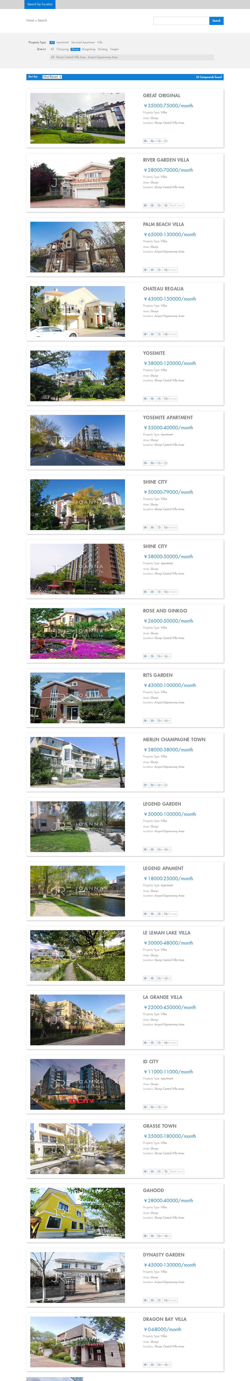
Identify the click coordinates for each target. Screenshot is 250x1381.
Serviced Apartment (83, 42)
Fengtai (114, 49)
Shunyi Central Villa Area (71, 57)
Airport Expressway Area (103, 57)
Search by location (40, 4)
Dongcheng (88, 49)
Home (30, 20)
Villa (100, 42)
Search (42, 20)
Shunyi (75, 49)
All (52, 42)
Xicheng (102, 49)
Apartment (62, 42)
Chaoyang (62, 49)
